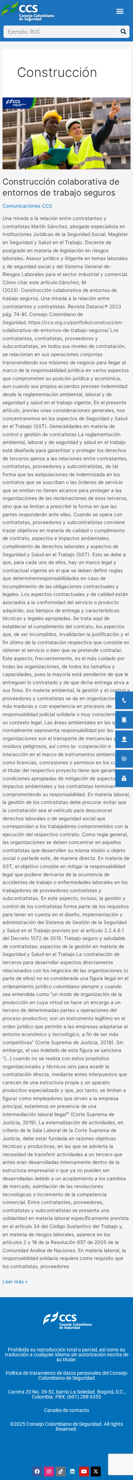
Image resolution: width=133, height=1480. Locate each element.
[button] (120, 11)
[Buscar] (123, 32)
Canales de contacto (66, 1410)
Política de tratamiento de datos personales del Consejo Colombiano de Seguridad (66, 1375)
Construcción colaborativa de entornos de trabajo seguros (61, 187)
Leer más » (15, 1281)
